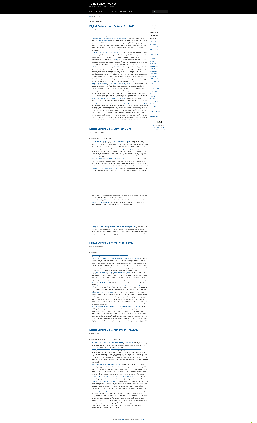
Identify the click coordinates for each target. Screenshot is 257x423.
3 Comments (100, 133)
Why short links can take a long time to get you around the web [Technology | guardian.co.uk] (116, 286)
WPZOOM (141, 419)
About (90, 11)
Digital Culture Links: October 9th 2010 (111, 26)
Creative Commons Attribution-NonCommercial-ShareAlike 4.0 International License (159, 129)
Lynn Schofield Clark (155, 88)
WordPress (121, 419)
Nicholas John (153, 96)
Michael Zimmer (154, 91)
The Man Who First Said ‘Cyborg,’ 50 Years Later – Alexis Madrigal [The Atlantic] (112, 83)
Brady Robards (154, 54)
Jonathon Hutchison (155, 81)
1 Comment (101, 246)
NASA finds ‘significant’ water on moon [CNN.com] (105, 381)
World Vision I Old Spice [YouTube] (100, 202)
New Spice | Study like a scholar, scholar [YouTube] (105, 168)
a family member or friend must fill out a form (124, 149)
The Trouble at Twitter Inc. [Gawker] (101, 199)
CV (106, 11)
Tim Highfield (153, 114)
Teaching (130, 11)
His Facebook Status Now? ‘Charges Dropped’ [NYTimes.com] (107, 391)
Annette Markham (154, 49)
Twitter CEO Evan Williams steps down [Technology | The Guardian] (109, 98)
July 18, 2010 (92, 132)
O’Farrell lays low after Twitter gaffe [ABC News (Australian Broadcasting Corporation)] (114, 226)
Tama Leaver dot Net (102, 3)
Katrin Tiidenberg (154, 83)
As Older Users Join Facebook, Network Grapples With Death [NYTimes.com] (111, 141)
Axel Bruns (153, 52)
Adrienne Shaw (154, 42)
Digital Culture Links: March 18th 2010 (111, 242)
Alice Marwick (153, 44)
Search (166, 11)
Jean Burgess (153, 76)
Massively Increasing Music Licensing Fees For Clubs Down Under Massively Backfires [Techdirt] (116, 349)
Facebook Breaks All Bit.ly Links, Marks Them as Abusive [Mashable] (109, 158)
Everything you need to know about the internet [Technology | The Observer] (111, 194)
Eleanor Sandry (154, 71)
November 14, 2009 (94, 333)
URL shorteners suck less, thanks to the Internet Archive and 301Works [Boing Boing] (113, 376)
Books (101, 11)
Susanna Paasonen (155, 111)
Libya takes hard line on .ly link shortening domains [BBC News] (108, 66)
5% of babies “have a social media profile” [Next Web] (105, 52)
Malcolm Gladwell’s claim (103, 40)
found (116, 59)
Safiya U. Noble (154, 101)
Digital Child (153, 68)
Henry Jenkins (153, 73)
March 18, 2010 (93, 246)
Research (122, 11)
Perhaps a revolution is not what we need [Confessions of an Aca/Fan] (110, 38)
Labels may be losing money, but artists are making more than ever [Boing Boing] (112, 342)
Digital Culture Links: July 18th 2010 (110, 128)
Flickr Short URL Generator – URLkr (101, 282)
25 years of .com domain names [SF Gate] (102, 292)
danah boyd (153, 63)
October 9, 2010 (93, 30)
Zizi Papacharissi (154, 116)
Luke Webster (153, 86)
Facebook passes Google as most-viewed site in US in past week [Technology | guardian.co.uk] (116, 306)
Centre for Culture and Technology (156, 57)
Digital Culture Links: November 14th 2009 (113, 329)
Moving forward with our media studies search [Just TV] (106, 364)
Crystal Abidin (153, 61)
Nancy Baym (153, 93)
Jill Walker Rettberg (155, 78)
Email (111, 11)
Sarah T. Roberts (154, 104)
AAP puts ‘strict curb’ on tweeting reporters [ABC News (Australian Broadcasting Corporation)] (116, 258)
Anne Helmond (154, 47)
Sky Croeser (153, 106)
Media (116, 11)
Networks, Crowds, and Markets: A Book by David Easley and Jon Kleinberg (111, 272)
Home (90, 16)
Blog (96, 11)
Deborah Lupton (154, 66)
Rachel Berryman (154, 98)
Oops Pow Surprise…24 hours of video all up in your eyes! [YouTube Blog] (110, 255)
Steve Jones (153, 109)
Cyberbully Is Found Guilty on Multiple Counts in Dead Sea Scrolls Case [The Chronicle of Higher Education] (119, 103)
